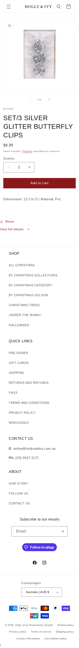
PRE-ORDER (18, 353)
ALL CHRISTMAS (22, 265)
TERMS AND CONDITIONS (29, 403)
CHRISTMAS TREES (24, 305)
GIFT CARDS (19, 363)
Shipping (27, 151)
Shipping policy (65, 631)
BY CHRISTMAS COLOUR (28, 295)
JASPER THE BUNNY (25, 315)
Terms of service (41, 631)
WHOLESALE (19, 422)
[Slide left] (30, 99)
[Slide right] (49, 99)
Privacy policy (18, 631)
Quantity (9, 158)
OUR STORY (18, 483)
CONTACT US (19, 503)
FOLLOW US (18, 493)
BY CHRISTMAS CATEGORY (30, 285)
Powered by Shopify (41, 625)
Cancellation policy (55, 638)
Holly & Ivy (22, 625)
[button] (9, 6)
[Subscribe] (62, 531)
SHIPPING (16, 373)
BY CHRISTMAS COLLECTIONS (33, 275)
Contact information (28, 638)
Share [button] (9, 221)
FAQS (13, 392)
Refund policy (65, 625)
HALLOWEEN (19, 325)
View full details (12, 229)
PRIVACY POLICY (22, 412)
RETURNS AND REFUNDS (28, 382)
